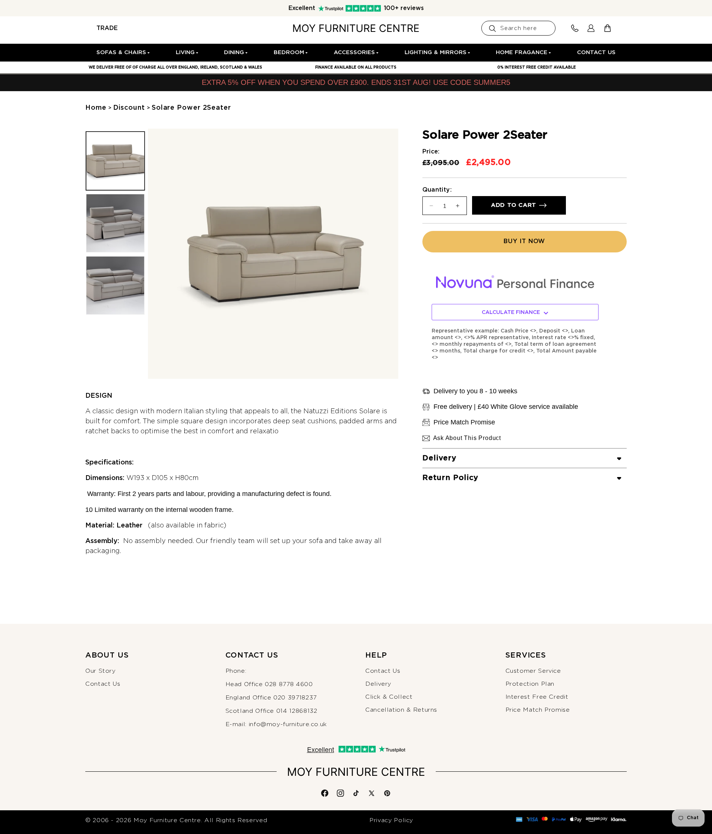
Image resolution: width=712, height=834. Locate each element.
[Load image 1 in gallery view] (115, 161)
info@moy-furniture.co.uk (288, 724)
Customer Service (533, 671)
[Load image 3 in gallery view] (115, 286)
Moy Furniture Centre (167, 820)
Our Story (100, 671)
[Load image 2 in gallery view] (115, 223)
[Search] (492, 28)
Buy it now (524, 242)
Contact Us (102, 684)
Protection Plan (530, 684)
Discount (129, 108)
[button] (123, 53)
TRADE (107, 28)
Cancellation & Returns (401, 710)
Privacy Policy (391, 820)
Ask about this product (467, 438)
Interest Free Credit (536, 697)
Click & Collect (389, 697)
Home (95, 108)
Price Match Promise (537, 710)
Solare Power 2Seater (191, 108)
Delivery (378, 684)
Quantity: (437, 190)
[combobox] (518, 28)
